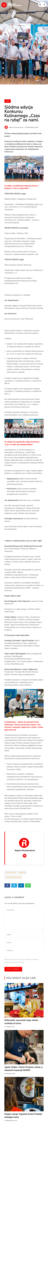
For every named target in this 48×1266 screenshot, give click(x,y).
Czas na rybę (11, 872)
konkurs (22, 872)
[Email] (24, 856)
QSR (7, 101)
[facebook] (3, 73)
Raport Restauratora (16, 127)
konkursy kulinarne (13, 877)
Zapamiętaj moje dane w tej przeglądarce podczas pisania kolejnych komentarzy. (21, 960)
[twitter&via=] (3, 68)
